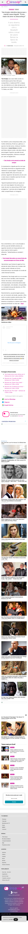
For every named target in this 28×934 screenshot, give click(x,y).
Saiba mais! (20, 415)
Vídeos (17, 9)
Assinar (14, 801)
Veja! (22, 303)
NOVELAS (3, 833)
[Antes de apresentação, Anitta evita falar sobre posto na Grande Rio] (5, 776)
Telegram (7, 402)
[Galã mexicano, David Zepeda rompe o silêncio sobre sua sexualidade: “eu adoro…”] (5, 758)
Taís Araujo (15, 363)
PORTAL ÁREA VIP (5, 868)
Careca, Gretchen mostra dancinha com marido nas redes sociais (16, 787)
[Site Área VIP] (14, 2)
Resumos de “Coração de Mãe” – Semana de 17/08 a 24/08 (14, 379)
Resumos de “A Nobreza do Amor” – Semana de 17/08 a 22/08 (14, 387)
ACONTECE (3, 849)
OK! (16, 919)
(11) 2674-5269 (14, 911)
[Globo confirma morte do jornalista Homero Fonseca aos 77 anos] (5, 749)
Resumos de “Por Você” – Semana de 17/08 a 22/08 (15, 391)
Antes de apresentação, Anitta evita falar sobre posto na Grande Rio (16, 778)
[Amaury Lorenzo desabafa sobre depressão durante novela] (5, 767)
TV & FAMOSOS (4, 815)
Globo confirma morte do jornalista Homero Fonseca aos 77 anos (17, 751)
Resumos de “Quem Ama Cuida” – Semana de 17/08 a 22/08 (14, 383)
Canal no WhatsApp (9, 399)
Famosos (6, 6)
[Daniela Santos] (5, 45)
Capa (2, 6)
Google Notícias (8, 405)
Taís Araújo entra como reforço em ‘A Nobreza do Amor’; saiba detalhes (15, 375)
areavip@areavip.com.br (14, 909)
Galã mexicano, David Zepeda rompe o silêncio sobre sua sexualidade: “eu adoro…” (17, 760)
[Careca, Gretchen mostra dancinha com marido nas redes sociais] (5, 785)
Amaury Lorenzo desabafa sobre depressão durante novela (17, 769)
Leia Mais (11, 919)
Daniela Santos (10, 45)
